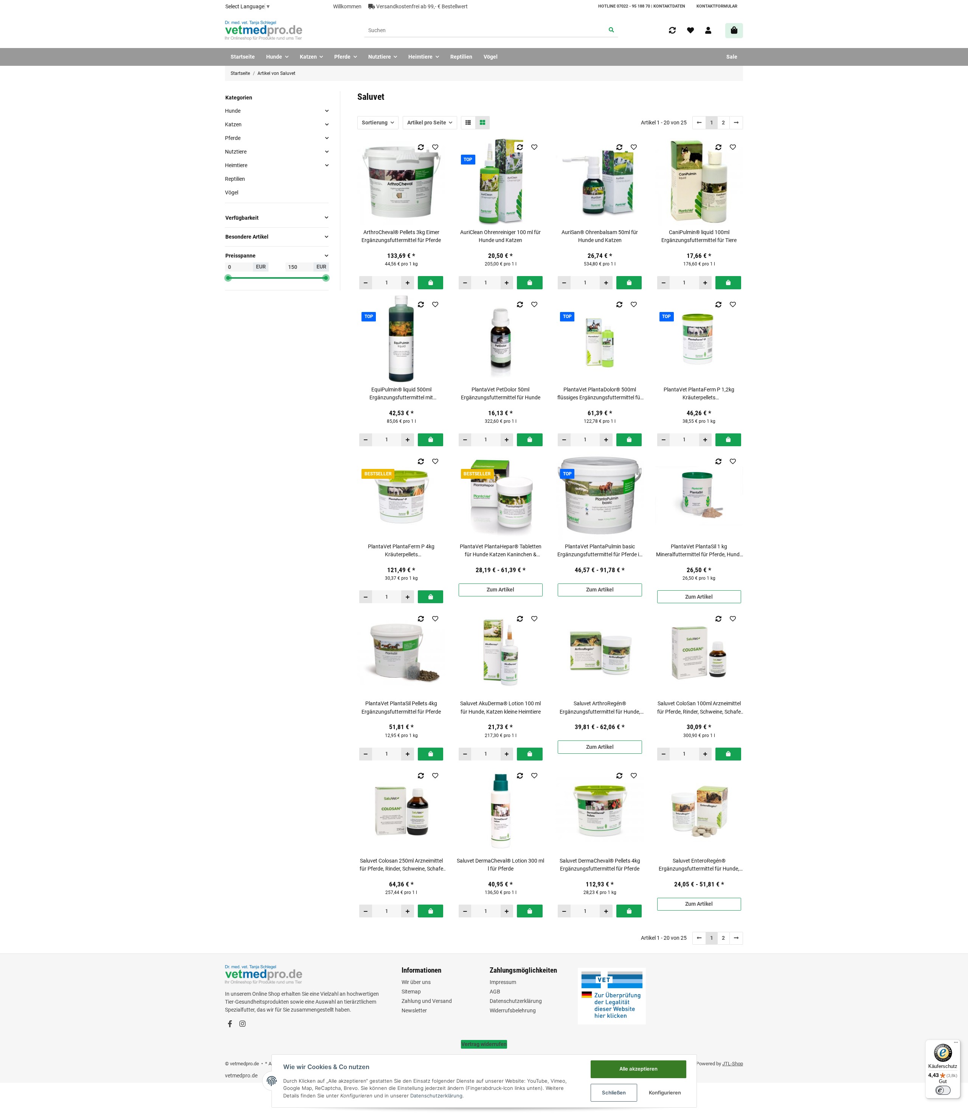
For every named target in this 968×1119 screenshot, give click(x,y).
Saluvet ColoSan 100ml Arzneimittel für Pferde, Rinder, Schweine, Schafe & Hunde (699, 707)
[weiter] (736, 122)
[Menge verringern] (365, 282)
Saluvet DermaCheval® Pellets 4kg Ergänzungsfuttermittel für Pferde (600, 865)
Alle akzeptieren (638, 1069)
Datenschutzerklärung (516, 1001)
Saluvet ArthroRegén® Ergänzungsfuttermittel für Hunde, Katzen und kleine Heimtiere (600, 707)
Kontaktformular (717, 6)
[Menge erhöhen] (407, 282)
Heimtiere (236, 165)
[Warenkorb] (734, 30)
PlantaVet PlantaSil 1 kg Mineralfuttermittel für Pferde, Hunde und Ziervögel (699, 551)
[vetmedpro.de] (263, 30)
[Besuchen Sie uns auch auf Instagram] (242, 1024)
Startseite (243, 57)
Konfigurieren (665, 1093)
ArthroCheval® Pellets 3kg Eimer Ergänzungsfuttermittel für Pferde (401, 236)
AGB (495, 992)
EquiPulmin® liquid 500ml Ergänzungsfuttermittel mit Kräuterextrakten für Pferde (401, 394)
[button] (708, 30)
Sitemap (411, 992)
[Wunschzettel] (690, 30)
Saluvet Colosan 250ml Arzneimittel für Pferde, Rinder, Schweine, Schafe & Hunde (401, 865)
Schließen (614, 1093)
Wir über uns (416, 982)
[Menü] (955, 1044)
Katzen (233, 124)
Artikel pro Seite (426, 123)
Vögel (231, 192)
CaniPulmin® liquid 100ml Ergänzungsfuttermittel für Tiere (699, 236)
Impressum (503, 982)
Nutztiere (236, 152)
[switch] (943, 1090)
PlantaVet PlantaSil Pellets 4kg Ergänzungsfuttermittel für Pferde (401, 707)
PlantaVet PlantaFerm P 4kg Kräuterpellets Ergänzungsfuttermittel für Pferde (401, 551)
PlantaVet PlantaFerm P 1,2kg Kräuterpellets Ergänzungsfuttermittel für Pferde (699, 394)
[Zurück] (699, 122)
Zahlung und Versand (427, 1001)
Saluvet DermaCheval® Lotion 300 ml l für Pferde (500, 865)
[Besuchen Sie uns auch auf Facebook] (229, 1024)
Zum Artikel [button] (500, 590)
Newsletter (414, 1010)
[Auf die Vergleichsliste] (421, 147)
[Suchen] (612, 30)
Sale (731, 57)
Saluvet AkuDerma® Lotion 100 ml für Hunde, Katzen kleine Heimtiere (500, 707)
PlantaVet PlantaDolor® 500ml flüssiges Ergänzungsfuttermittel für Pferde (599, 394)
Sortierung (375, 123)
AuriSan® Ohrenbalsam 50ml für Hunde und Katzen (600, 236)
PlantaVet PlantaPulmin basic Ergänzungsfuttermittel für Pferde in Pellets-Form (599, 551)
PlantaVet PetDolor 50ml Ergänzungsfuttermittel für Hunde (500, 393)
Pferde (232, 138)
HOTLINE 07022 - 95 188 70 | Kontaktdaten (641, 6)
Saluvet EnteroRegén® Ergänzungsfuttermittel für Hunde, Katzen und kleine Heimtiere (699, 865)
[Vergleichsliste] (672, 30)
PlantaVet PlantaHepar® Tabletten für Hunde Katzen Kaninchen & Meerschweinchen (500, 551)
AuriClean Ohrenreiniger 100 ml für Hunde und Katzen (500, 236)
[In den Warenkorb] (430, 282)
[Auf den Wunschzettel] (435, 147)
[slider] (228, 278)
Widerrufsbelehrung (513, 1010)
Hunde (232, 110)
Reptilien (235, 179)
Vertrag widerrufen (484, 1044)
